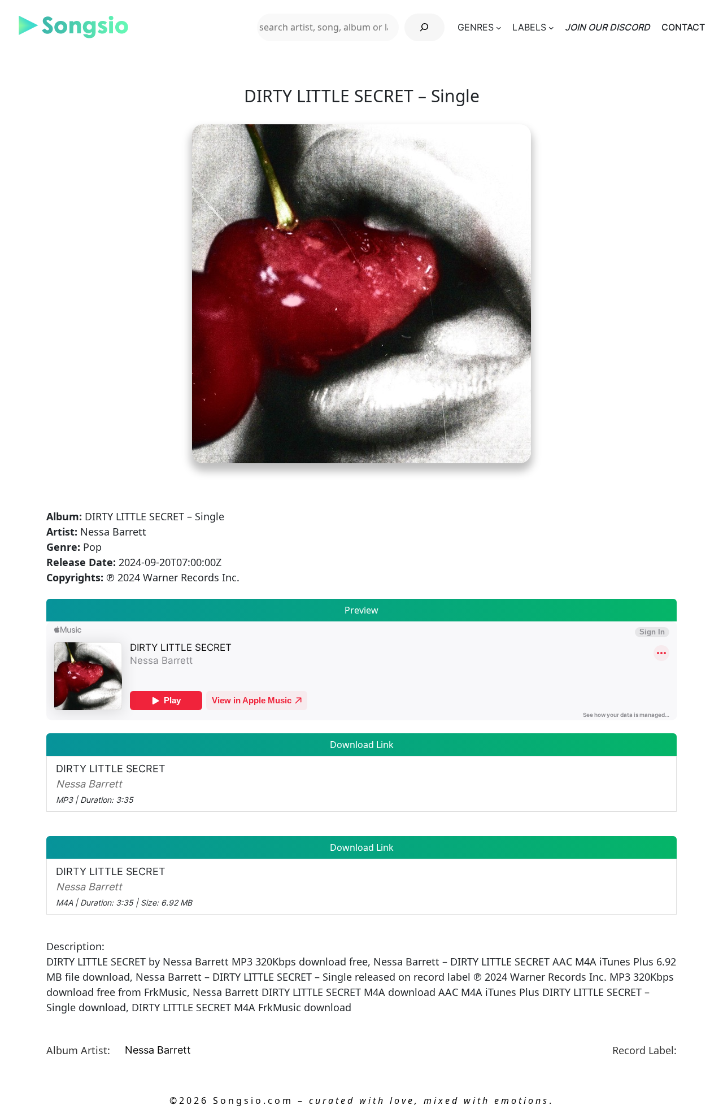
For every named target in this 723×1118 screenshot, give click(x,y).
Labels (529, 27)
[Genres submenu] (499, 27)
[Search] (424, 27)
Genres (476, 27)
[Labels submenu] (551, 27)
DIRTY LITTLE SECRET (110, 783)
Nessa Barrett (158, 1050)
